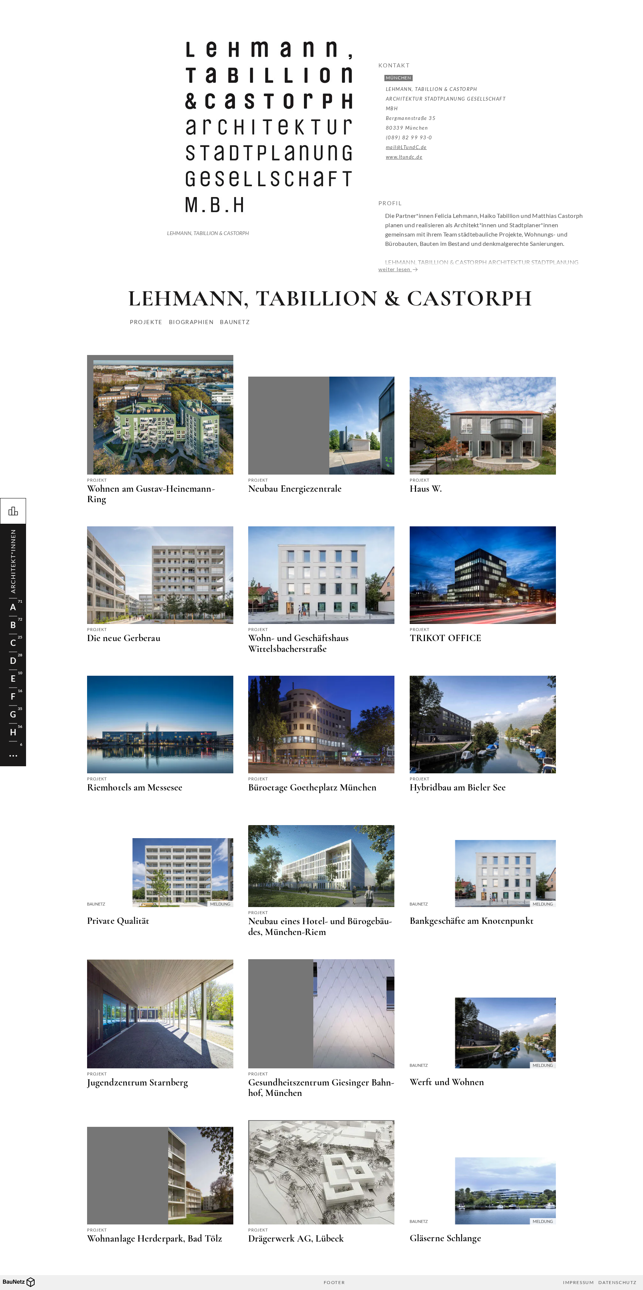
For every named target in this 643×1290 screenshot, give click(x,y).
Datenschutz (617, 1282)
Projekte (146, 321)
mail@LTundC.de (406, 147)
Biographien (191, 321)
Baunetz (235, 321)
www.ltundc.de (404, 157)
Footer (334, 1282)
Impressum (578, 1282)
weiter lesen (395, 269)
